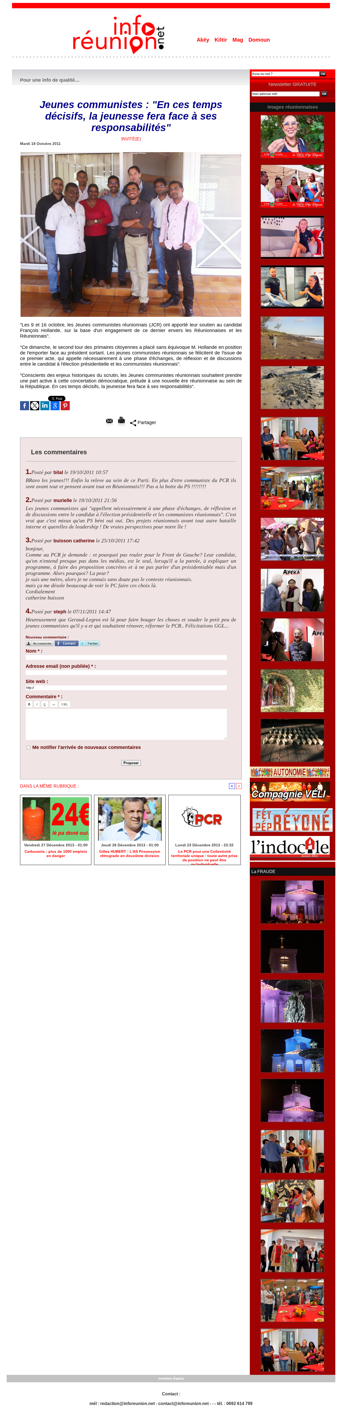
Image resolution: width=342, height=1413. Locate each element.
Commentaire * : (44, 696)
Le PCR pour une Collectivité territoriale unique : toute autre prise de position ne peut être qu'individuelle (204, 856)
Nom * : (34, 651)
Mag (238, 40)
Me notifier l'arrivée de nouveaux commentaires (86, 747)
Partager (146, 422)
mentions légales (171, 1378)
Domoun (259, 40)
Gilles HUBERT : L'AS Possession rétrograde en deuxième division (129, 853)
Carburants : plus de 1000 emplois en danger (56, 853)
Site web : (37, 681)
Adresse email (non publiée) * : (61, 666)
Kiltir (222, 40)
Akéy (204, 40)
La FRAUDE (263, 871)
